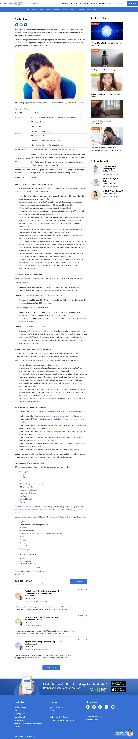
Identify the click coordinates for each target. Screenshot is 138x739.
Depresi (22, 558)
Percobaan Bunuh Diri (27, 563)
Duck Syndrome (25, 561)
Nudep (52, 103)
